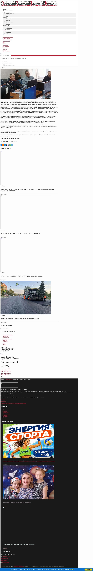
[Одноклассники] (3, 145)
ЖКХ (4, 42)
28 (7, 374)
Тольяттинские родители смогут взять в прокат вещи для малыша (22, 276)
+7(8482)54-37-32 (6, 556)
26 (4, 374)
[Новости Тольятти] (29, 5)
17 (1, 373)
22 (8, 373)
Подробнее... (72, 569)
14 (7, 371)
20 (5, 373)
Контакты (5, 417)
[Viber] (8, 145)
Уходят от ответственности (9, 65)
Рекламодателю (6, 413)
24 (1, 374)
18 (2, 373)
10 (1, 371)
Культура (5, 49)
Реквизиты (5, 416)
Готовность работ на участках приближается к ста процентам (20, 318)
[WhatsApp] (10, 145)
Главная (5, 61)
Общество (5, 45)
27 (5, 374)
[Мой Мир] (5, 145)
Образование (6, 46)
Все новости (3, 399)
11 (2, 371)
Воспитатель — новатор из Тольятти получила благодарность (20, 233)
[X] (6, 145)
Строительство (6, 41)
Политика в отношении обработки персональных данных (13, 403)
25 (2, 374)
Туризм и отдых (6, 51)
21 (7, 373)
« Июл (2, 377)
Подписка (5, 415)
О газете (5, 411)
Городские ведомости (19, 566)
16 (10, 371)
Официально (6, 412)
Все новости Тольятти (8, 62)
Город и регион (6, 38)
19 (4, 373)
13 (5, 371)
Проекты (5, 43)
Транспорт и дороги (7, 39)
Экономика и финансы (8, 37)
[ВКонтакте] (1, 145)
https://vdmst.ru (4, 560)
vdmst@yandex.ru (4, 558)
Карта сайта (3, 401)
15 (8, 371)
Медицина (5, 47)
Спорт (4, 50)
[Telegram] (12, 145)
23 (10, 373)
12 (4, 371)
